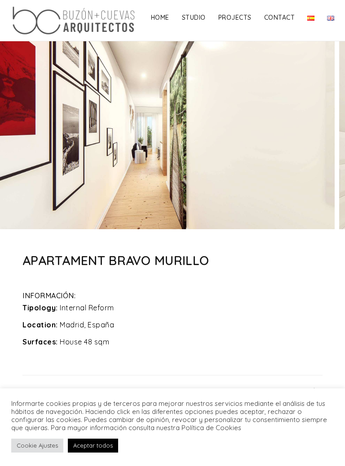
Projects (235, 17)
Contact (279, 17)
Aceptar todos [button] (93, 445)
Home (160, 17)
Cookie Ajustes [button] (37, 445)
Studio (194, 17)
